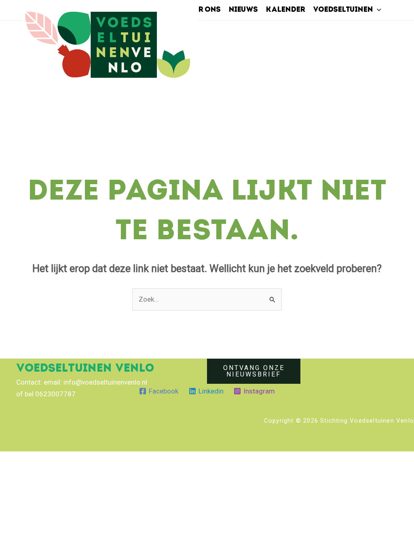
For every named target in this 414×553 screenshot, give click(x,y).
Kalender (285, 10)
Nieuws (243, 10)
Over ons (201, 10)
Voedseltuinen (343, 10)
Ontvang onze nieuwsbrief (254, 371)
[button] (377, 10)
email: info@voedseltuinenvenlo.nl (95, 382)
